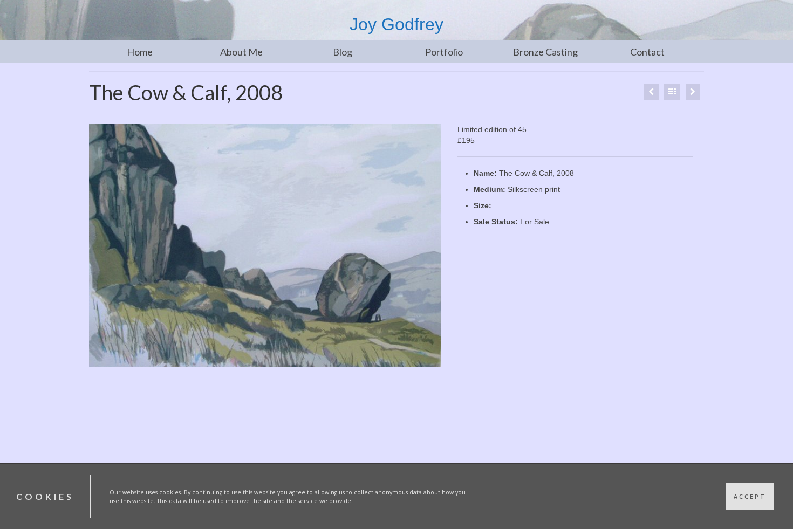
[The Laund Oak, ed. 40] (651, 92)
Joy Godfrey (396, 24)
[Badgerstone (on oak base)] (693, 92)
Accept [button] (750, 496)
